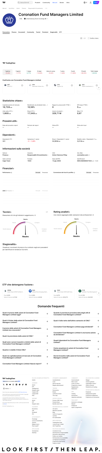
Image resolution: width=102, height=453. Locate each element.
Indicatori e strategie (76, 402)
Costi (54, 381)
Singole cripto (35, 390)
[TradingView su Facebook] (7, 384)
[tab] (38, 172)
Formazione (74, 395)
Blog (54, 412)
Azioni (33, 385)
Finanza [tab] (14, 32)
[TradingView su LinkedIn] (16, 384)
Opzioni (34, 422)
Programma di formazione (92, 397)
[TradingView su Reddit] (26, 384)
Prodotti (37, 2)
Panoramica (56, 390)
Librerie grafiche (90, 381)
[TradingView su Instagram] (13, 384)
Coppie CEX (35, 392)
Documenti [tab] (21, 32)
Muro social (74, 381)
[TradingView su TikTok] (23, 384)
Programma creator (76, 385)
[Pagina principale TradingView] (4, 2)
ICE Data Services (23, 392)
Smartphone (35, 431)
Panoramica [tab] (6, 32)
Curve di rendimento (37, 420)
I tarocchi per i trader (58, 424)
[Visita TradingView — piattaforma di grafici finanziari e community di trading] (9, 63)
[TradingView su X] (4, 384)
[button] (41, 2)
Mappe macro (35, 424)
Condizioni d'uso (57, 431)
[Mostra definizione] (20, 105)
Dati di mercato (57, 383)
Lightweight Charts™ (91, 383)
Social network (75, 380)
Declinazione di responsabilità (60, 432)
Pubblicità (88, 392)
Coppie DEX (35, 393)
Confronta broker (57, 393)
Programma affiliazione (92, 395)
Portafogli (34, 419)
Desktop (34, 432)
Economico (35, 408)
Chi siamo (55, 408)
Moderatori (74, 388)
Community (46, 2)
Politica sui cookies (57, 436)
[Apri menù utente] (90, 2)
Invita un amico (75, 383)
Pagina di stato (56, 443)
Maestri (73, 404)
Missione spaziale (57, 410)
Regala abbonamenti (58, 385)
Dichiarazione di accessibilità (60, 438)
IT (86, 2)
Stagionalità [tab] (53, 32)
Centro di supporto (57, 414)
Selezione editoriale (76, 397)
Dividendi (34, 412)
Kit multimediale (57, 417)
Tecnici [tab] (38, 32)
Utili (33, 410)
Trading (73, 393)
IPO (33, 414)
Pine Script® (35, 426)
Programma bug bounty (59, 441)
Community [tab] (30, 32)
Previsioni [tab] (45, 32)
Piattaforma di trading (91, 387)
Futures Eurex (56, 402)
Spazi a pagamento (76, 407)
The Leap (55, 395)
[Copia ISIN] (93, 161)
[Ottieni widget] (84, 38)
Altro (68, 2)
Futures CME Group (58, 400)
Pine (33, 395)
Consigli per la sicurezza (59, 439)
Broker (62, 2)
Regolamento (74, 387)
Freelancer (74, 405)
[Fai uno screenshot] (81, 38)
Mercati (55, 2)
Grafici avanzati (90, 385)
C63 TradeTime (57, 426)
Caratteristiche (56, 380)
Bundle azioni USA (57, 404)
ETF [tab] (60, 32)
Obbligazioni (35, 388)
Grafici (33, 380)
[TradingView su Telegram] (19, 384)
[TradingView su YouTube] (10, 384)
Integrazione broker (91, 393)
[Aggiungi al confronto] (22, 85)
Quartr (5, 404)
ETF (33, 386)
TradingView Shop (57, 422)
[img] (45, 18)
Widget (87, 380)
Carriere (55, 415)
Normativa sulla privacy (59, 434)
